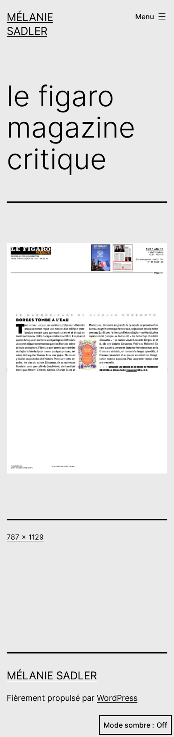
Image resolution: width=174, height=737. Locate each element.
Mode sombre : (129, 724)
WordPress (117, 698)
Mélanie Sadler (52, 675)
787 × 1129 (25, 536)
